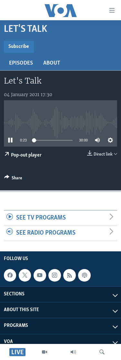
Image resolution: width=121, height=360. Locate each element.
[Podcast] (84, 275)
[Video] (44, 352)
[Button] (13, 179)
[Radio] (73, 352)
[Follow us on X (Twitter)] (25, 275)
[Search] (102, 352)
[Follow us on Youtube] (40, 275)
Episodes (21, 63)
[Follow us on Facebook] (10, 275)
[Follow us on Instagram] (54, 275)
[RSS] (69, 275)
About (51, 63)
